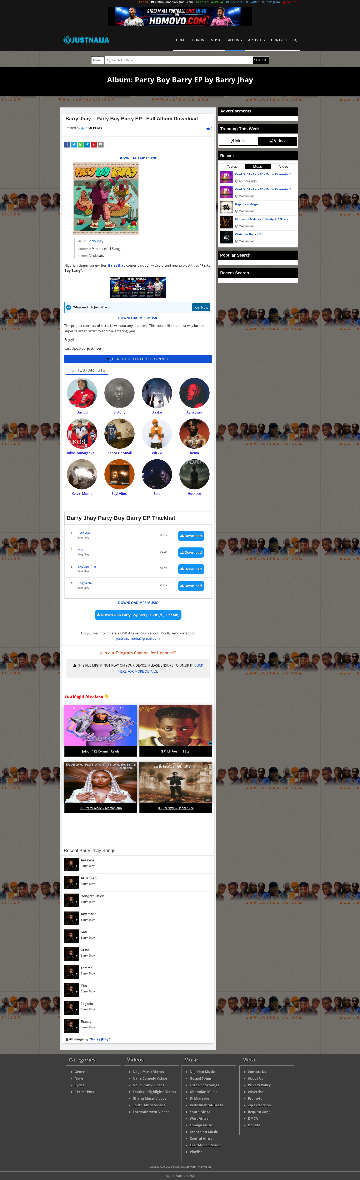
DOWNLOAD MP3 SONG (138, 158)
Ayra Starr (194, 412)
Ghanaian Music (203, 1091)
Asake (157, 412)
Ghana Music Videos (149, 1098)
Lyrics (79, 1085)
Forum (198, 40)
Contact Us (257, 1071)
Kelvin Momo (82, 493)
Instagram (272, 2)
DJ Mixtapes (199, 1098)
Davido (82, 412)
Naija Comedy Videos (150, 1078)
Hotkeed (194, 493)
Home (181, 40)
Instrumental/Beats (206, 1105)
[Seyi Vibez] (119, 474)
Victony (119, 412)
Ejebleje (84, 533)
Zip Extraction (259, 1105)
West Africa (199, 1118)
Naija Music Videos (148, 1071)
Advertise (256, 1091)
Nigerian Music (202, 1071)
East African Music (205, 1145)
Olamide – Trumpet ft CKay (254, 270)
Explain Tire (87, 566)
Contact (279, 40)
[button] (67, 145)
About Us (255, 1078)
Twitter (253, 2)
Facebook (235, 2)
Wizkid (157, 453)
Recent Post (84, 1091)
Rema (194, 453)
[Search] (295, 40)
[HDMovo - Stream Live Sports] (180, 25)
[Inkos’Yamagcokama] (82, 434)
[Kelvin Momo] (82, 474)
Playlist (196, 1152)
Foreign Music (201, 1125)
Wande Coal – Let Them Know (256, 255)
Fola (157, 493)
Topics (232, 233)
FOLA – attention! (258, 205)
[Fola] (157, 474)
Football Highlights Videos (154, 1091)
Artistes (256, 40)
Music (216, 40)
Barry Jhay (95, 241)
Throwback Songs (204, 1085)
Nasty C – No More (248, 240)
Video (279, 141)
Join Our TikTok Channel (139, 359)
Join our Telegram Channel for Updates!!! (138, 653)
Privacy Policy (259, 1085)
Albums (235, 40)
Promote (255, 1098)
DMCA (253, 1118)
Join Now (201, 307)
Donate (254, 1125)
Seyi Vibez (120, 493)
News (79, 1078)
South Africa (200, 1111)
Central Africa (201, 1138)
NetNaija (204, 1167)
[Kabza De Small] (119, 434)
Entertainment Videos (151, 1111)
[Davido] (82, 393)
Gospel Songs (201, 1078)
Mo (80, 549)
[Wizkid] (157, 434)
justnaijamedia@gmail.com (138, 638)
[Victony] (119, 393)
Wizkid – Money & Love (251, 301)
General (81, 1071)
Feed (144, 2)
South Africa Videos (149, 1105)
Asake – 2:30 (244, 285)
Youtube (292, 2)
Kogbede (85, 583)
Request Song (259, 1111)
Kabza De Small (120, 453)
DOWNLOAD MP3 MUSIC (138, 318)
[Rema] (194, 434)
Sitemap (190, 1167)
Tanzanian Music (204, 1132)
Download (193, 535)
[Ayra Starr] (194, 393)
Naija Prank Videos (148, 1085)
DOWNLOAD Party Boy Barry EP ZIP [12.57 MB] (139, 615)
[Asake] (157, 393)
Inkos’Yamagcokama (83, 453)
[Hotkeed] (194, 474)
